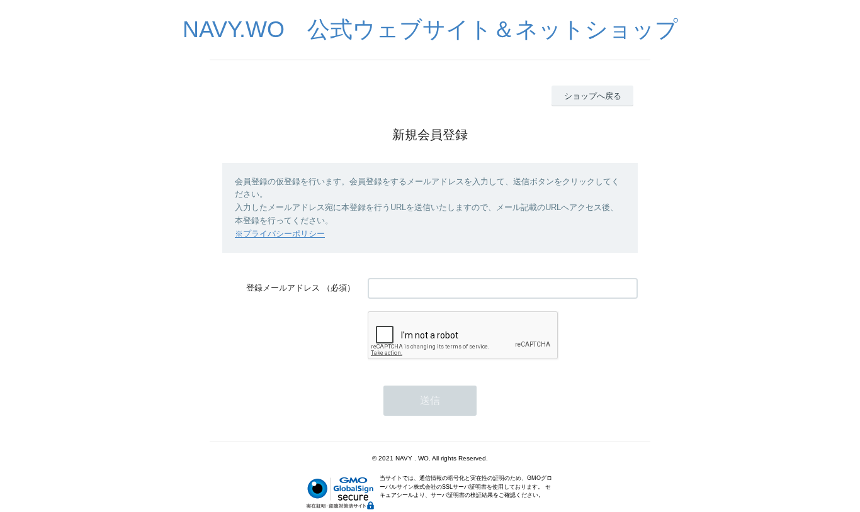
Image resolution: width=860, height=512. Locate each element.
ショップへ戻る (592, 96)
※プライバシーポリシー (280, 233)
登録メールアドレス (283, 287)
